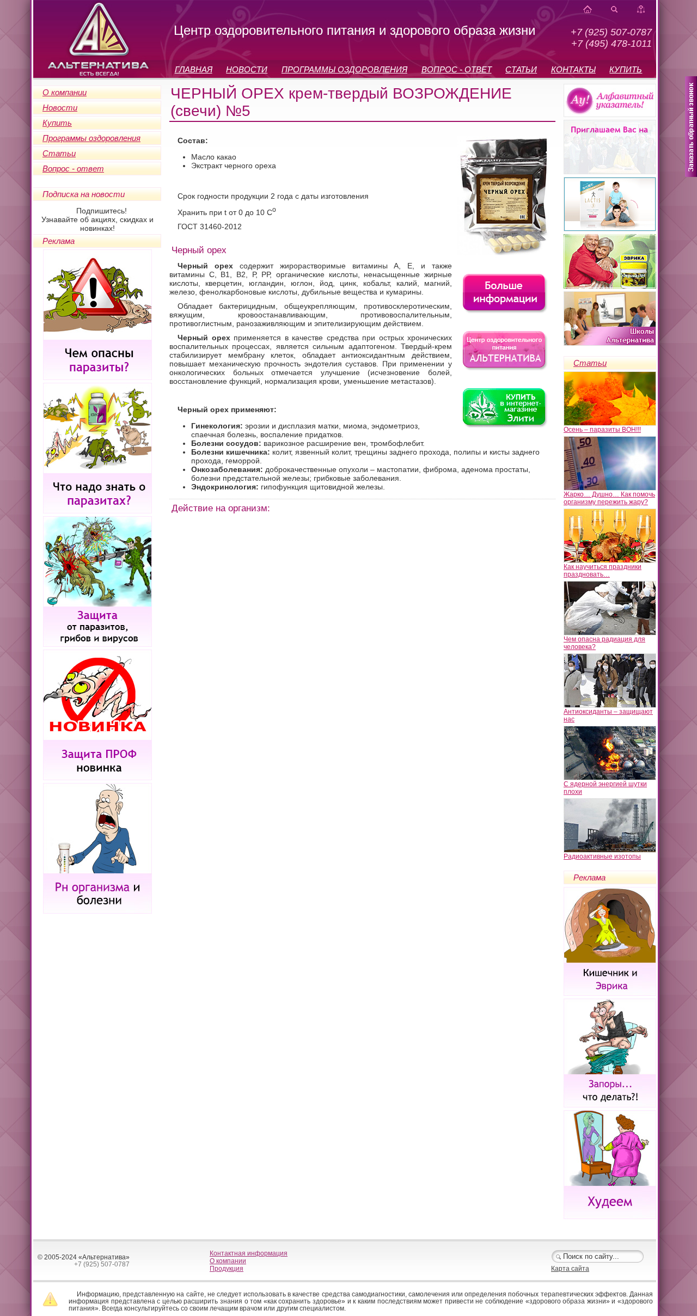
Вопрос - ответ (73, 168)
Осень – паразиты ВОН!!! (602, 429)
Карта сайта (570, 1268)
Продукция (226, 1268)
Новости (59, 107)
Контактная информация (249, 1253)
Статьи (59, 153)
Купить (57, 122)
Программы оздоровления (91, 138)
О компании (64, 92)
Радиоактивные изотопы (602, 856)
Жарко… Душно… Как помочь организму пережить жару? (609, 498)
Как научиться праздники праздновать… (602, 570)
